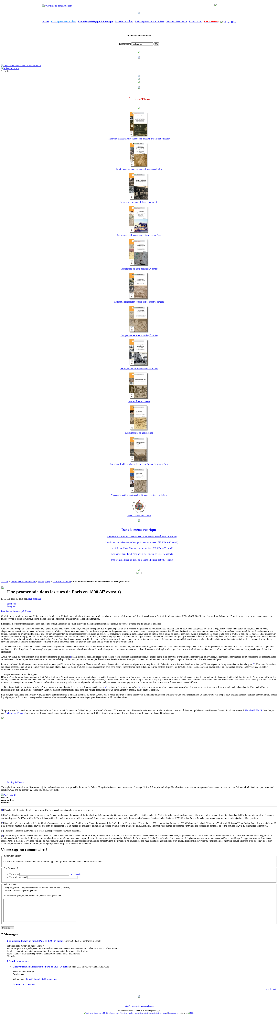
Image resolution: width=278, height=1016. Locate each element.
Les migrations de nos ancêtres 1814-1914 (139, 368)
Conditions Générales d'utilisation (148, 1013)
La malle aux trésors (124, 21)
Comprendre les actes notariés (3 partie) (139, 269)
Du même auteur (33, 65)
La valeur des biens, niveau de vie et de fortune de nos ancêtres (139, 464)
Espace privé (173, 1013)
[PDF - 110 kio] (9, 795)
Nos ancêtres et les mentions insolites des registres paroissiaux (139, 495)
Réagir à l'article (11, 68)
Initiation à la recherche (176, 21)
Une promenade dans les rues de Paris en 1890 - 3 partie (35, 941)
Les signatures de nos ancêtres (139, 433)
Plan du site (114, 1013)
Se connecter (76, 874)
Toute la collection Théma (139, 515)
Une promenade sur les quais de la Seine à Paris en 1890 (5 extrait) (142, 560)
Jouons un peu (195, 21)
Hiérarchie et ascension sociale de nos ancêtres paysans (139, 302)
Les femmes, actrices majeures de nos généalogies (139, 169)
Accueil (45, 21)
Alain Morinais (34, 599)
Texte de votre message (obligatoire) (19, 890)
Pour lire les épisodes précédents (16, 611)
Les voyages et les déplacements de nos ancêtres (139, 235)
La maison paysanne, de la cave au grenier (139, 202)
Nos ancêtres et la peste (139, 401)
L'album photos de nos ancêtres (149, 21)
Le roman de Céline (62, 581)
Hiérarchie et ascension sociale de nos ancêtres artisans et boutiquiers (139, 138)
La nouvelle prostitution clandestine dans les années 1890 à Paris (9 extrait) (142, 536)
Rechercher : (125, 44)
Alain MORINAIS (253, 710)
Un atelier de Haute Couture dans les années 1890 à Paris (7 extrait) (142, 548)
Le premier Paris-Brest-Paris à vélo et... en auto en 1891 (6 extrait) (142, 554)
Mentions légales (126, 1013)
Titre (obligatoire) (11, 887)
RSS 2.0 (104, 1013)
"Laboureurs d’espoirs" (15, 713)
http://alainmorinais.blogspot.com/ (41, 979)
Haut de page (271, 989)
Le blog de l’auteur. (16, 782)
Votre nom (14, 874)
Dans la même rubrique (139, 530)
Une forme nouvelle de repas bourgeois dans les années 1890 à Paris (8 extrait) (142, 542)
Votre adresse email (18, 877)
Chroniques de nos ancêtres (23, 581)
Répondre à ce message (18, 961)
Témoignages (44, 581)
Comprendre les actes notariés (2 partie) (139, 335)
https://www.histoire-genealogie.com (139, 1006)
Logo (165, 1013)
